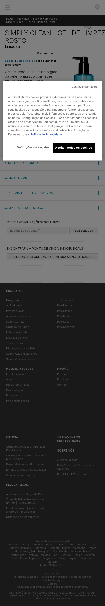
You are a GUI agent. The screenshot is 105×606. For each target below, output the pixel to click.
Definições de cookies (33, 147)
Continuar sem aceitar (85, 86)
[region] (53, 121)
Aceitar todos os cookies (73, 148)
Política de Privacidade (46, 134)
